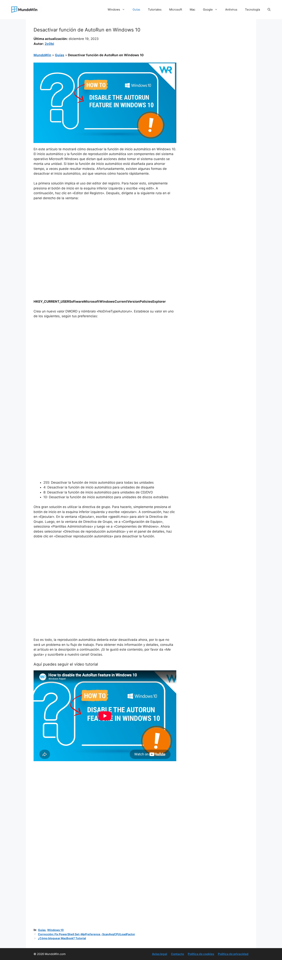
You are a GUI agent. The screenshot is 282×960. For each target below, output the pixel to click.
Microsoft (175, 9)
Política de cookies (201, 954)
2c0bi (49, 44)
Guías (136, 9)
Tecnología (252, 9)
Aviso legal (159, 954)
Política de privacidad (233, 954)
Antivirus (231, 9)
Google (208, 9)
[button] (269, 9)
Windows (114, 9)
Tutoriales (155, 9)
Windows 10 (55, 930)
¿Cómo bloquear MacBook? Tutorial (62, 938)
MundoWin (42, 55)
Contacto (177, 954)
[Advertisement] (105, 232)
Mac (192, 9)
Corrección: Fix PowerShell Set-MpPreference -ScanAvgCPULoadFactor (86, 934)
